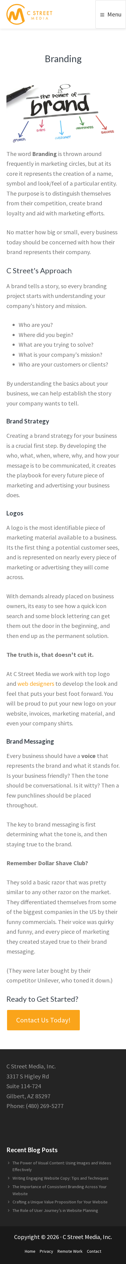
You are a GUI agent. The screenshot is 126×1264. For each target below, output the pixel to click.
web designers (35, 683)
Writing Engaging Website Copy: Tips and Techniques (61, 1178)
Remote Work (70, 1251)
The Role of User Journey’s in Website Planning (55, 1210)
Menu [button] (114, 14)
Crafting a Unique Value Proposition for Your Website (60, 1202)
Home (30, 1251)
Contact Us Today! (43, 1020)
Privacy (46, 1251)
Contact (94, 1251)
